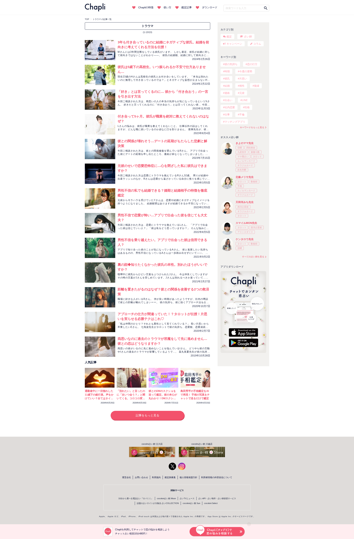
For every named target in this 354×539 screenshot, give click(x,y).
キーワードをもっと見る (252, 127)
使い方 (167, 7)
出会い (228, 100)
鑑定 (229, 36)
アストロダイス (245, 232)
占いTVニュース (187, 498)
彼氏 (227, 78)
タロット (257, 156)
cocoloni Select (211, 503)
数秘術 (254, 181)
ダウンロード (209, 7)
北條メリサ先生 (245, 177)
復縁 (256, 85)
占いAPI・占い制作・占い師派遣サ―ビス (217, 498)
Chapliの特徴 (145, 7)
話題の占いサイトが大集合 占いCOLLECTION (158, 503)
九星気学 (241, 152)
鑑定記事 (186, 7)
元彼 (241, 92)
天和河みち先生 (245, 202)
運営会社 (126, 477)
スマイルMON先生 (246, 222)
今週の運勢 (245, 71)
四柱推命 (250, 147)
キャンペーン (234, 43)
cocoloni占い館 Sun (191, 503)
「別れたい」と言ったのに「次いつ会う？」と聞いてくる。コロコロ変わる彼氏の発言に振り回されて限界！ (131, 398)
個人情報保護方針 (188, 477)
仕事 (227, 114)
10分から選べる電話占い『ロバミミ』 (135, 498)
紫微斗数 (255, 152)
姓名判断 (241, 170)
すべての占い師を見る (253, 257)
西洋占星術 (243, 207)
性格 (247, 107)
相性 (241, 85)
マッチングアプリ (235, 121)
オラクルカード (245, 165)
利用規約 (156, 477)
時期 (227, 71)
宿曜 (239, 147)
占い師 (248, 36)
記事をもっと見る (147, 415)
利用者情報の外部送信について (216, 477)
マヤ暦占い (243, 156)
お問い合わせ (141, 477)
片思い (243, 78)
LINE (245, 100)
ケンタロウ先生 (245, 239)
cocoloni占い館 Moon (166, 498)
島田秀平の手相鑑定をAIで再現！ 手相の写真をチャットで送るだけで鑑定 (195, 394)
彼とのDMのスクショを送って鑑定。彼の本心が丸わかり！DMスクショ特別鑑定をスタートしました (163, 398)
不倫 (241, 114)
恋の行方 (252, 64)
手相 (239, 186)
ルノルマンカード (246, 161)
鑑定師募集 (170, 477)
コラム (257, 43)
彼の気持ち (231, 64)
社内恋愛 (230, 107)
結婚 (227, 85)
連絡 (227, 92)
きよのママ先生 (245, 143)
